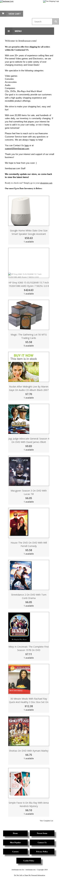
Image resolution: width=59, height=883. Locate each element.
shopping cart (46, 183)
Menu (18, 31)
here (27, 145)
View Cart (15, 13)
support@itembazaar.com (17, 148)
